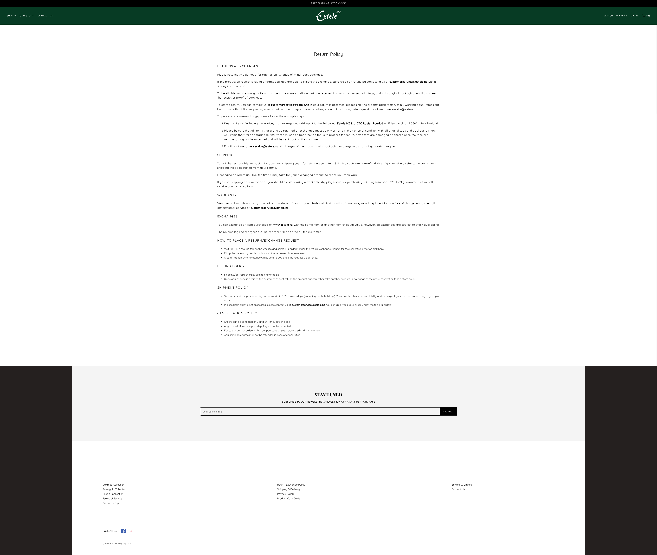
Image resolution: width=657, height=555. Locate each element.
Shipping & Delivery (288, 489)
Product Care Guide (288, 498)
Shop (10, 15)
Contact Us (45, 15)
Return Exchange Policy (291, 484)
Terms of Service (112, 498)
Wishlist (621, 15)
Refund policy (111, 503)
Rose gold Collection (114, 489)
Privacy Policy (285, 493)
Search (608, 15)
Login (634, 15)
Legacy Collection (113, 493)
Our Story (27, 15)
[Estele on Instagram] (131, 532)
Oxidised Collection (114, 484)
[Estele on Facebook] (123, 532)
